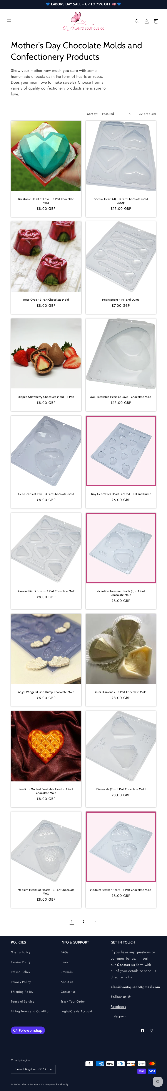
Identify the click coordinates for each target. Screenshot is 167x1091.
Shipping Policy (22, 991)
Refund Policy (20, 972)
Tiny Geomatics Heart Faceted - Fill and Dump (121, 494)
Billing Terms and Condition (30, 1011)
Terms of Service (23, 1001)
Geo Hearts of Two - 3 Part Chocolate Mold (46, 494)
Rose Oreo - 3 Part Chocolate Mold (46, 299)
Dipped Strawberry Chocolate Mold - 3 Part (46, 396)
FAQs (64, 952)
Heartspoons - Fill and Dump (121, 299)
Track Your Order (73, 1001)
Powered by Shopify (56, 1084)
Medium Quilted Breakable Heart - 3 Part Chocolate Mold (46, 791)
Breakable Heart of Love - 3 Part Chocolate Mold (46, 200)
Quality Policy (20, 952)
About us (67, 982)
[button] (9, 21)
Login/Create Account (76, 1011)
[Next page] (95, 921)
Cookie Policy (21, 962)
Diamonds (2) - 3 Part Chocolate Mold (121, 789)
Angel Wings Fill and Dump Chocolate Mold (46, 692)
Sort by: (92, 114)
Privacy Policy (21, 982)
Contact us (68, 991)
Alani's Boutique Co (33, 1084)
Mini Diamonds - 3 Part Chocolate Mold (121, 692)
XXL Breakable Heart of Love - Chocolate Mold (120, 396)
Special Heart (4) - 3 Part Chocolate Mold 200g (121, 200)
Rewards (67, 972)
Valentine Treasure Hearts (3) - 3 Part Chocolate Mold (121, 592)
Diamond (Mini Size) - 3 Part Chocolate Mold (46, 591)
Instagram (118, 1016)
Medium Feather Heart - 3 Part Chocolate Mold (120, 889)
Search (65, 962)
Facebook (118, 1006)
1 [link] (72, 921)
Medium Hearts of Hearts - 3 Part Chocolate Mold (46, 891)
